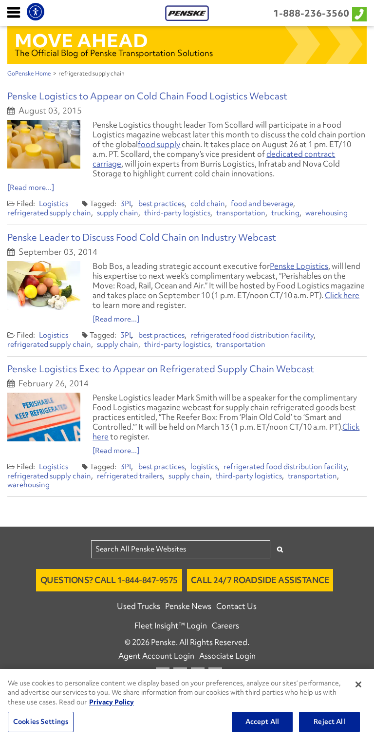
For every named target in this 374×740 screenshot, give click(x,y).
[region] (187, 704)
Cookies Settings (40, 721)
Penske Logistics (299, 266)
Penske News (188, 606)
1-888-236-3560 (311, 13)
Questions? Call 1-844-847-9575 (109, 580)
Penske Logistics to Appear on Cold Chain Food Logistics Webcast (147, 96)
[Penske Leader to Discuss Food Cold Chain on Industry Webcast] (43, 285)
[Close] (358, 684)
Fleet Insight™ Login (170, 625)
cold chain (207, 203)
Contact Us (236, 606)
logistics (204, 466)
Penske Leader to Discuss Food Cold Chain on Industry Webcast (141, 237)
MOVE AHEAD (81, 40)
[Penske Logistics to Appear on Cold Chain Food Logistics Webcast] (43, 144)
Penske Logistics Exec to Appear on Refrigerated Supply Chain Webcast (160, 368)
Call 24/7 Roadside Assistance (260, 580)
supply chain (117, 213)
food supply (159, 144)
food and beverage (262, 203)
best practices (161, 203)
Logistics (53, 203)
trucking (285, 213)
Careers (225, 625)
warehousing (326, 213)
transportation (240, 213)
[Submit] (280, 549)
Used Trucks (138, 606)
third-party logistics (177, 213)
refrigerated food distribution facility (252, 335)
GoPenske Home (29, 73)
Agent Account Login (156, 655)
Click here (342, 295)
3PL (126, 203)
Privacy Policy (111, 702)
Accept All (262, 721)
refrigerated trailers (130, 476)
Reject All (329, 721)
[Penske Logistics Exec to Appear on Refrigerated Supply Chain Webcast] (43, 417)
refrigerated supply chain (49, 213)
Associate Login (227, 655)
